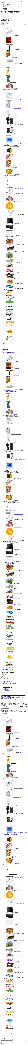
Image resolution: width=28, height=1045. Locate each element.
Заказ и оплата (6, 4)
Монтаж (5, 685)
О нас (4, 684)
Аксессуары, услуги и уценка (9, 175)
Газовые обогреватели (8, 64)
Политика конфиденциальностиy (8, 711)
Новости (5, 8)
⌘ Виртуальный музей (8, 343)
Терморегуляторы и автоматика (10, 89)
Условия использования (21, 711)
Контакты (5, 9)
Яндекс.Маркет (4, 674)
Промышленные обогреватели (10, 145)
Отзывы (5, 6)
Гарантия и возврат (7, 687)
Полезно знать (6, 690)
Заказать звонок (4, 23)
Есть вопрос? (6, 689)
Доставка (5, 5)
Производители (6, 289)
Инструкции (6, 688)
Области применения (8, 236)
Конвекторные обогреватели (9, 215)
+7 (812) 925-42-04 (5, 22)
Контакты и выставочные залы (10, 683)
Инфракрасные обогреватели (9, 26)
